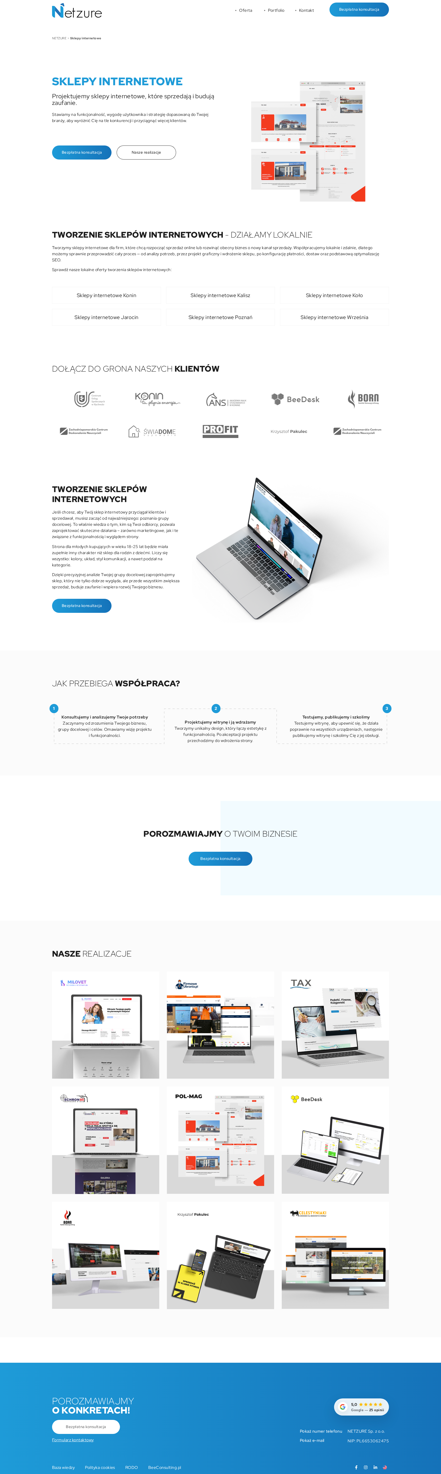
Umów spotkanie (6, 735)
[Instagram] (366, 1467)
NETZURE (59, 38)
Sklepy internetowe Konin (107, 295)
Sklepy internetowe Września (334, 317)
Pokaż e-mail (312, 1440)
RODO (131, 1467)
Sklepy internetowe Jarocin (106, 317)
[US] (385, 1467)
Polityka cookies (100, 1467)
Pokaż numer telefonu (321, 1431)
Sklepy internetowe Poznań (220, 317)
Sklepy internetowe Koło (334, 295)
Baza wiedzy (63, 1467)
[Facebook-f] (356, 1467)
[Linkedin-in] (375, 1467)
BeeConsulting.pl (164, 1467)
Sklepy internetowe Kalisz (220, 295)
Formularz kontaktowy (73, 1440)
